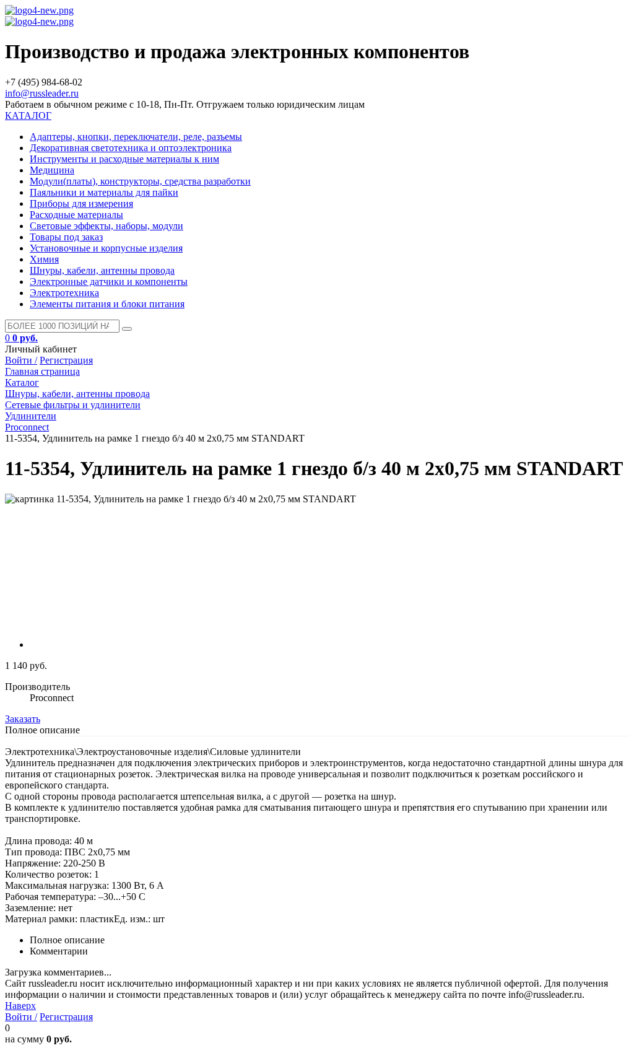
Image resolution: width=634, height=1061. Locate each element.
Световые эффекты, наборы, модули (106, 225)
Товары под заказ (66, 237)
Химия (44, 259)
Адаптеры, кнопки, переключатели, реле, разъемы (136, 136)
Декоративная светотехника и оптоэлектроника (131, 147)
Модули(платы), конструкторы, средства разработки (140, 181)
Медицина (52, 170)
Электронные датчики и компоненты (109, 281)
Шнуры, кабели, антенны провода (102, 270)
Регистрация (66, 360)
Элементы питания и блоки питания (107, 304)
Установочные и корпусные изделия (106, 248)
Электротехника (64, 292)
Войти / (21, 360)
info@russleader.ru (42, 93)
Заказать (22, 719)
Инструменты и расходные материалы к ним (124, 159)
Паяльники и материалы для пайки (104, 192)
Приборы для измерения (81, 203)
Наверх (20, 1005)
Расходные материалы (76, 214)
